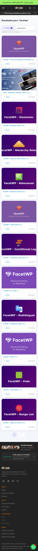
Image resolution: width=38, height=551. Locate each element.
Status (4, 490)
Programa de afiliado (8, 493)
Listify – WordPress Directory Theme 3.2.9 (16, 92)
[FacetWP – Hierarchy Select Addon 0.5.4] (19, 145)
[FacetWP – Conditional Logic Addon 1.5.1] (19, 244)
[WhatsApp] (3, 481)
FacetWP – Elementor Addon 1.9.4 (13, 125)
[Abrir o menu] (3, 8)
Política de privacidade (8, 537)
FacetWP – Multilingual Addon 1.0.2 (14, 324)
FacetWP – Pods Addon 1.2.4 (12, 390)
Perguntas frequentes (8, 503)
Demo (7, 64)
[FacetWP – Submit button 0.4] (19, 211)
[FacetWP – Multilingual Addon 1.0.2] (19, 310)
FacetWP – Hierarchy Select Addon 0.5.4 (16, 158)
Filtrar (9, 28)
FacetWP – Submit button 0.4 (12, 224)
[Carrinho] (30, 8)
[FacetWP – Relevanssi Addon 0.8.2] (19, 178)
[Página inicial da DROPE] (19, 8)
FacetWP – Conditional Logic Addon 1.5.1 (16, 257)
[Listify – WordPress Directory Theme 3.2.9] (19, 79)
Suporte (4, 510)
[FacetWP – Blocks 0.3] (19, 343)
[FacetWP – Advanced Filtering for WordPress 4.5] (19, 46)
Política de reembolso (8, 534)
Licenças (4, 496)
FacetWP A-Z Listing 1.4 (10, 291)
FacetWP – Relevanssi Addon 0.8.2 (14, 191)
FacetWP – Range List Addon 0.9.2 (14, 423)
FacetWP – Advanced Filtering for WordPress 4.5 (18, 59)
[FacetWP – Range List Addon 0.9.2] (19, 409)
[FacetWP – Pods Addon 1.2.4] (19, 376)
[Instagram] (13, 481)
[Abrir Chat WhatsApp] (33, 547)
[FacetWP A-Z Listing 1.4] (19, 277)
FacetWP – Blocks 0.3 (10, 357)
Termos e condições (8, 530)
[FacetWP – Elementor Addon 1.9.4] (19, 112)
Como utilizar (6, 507)
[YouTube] (17, 481)
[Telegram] (8, 481)
